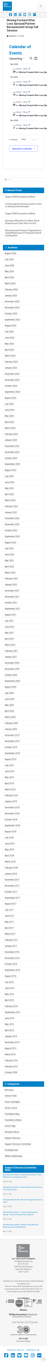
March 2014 (10, 1054)
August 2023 (10, 470)
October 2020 (11, 675)
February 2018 (11, 867)
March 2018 (10, 861)
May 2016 (9, 994)
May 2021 (9, 632)
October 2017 (11, 891)
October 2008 (11, 1072)
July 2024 (9, 404)
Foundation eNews (13, 1120)
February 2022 (11, 578)
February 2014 (11, 1060)
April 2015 (9, 1030)
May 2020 (9, 705)
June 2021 (9, 627)
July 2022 (9, 548)
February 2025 (11, 361)
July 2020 (9, 693)
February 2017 (11, 940)
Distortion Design (23, 1341)
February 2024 (11, 434)
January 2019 (11, 801)
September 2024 (12, 392)
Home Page (10, 1126)
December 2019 (12, 735)
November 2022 (12, 524)
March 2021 (10, 645)
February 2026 (11, 289)
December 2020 (12, 663)
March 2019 (10, 789)
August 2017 (10, 903)
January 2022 (11, 584)
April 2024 (9, 422)
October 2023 (11, 458)
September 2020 (12, 681)
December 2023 (12, 446)
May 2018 (9, 849)
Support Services (12, 1138)
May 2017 (9, 922)
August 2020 (10, 687)
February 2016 (11, 1006)
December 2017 (12, 879)
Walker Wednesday (13, 1156)
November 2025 (12, 307)
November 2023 (12, 452)
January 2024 (11, 440)
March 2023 (10, 500)
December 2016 (12, 952)
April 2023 (9, 494)
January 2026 (11, 295)
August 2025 (10, 325)
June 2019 (9, 771)
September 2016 (12, 970)
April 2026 (9, 277)
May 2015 (9, 1024)
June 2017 (9, 916)
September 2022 (12, 536)
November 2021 (12, 596)
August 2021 (10, 614)
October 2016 (11, 964)
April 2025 (9, 349)
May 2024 (9, 416)
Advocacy (9, 1090)
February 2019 (11, 795)
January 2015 (11, 1036)
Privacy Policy (15, 1350)
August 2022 (10, 542)
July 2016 (9, 982)
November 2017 (12, 885)
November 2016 (12, 958)
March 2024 (10, 428)
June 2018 (9, 843)
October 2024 (11, 386)
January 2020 (11, 729)
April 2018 (9, 855)
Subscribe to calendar (22, 148)
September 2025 (12, 319)
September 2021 (12, 608)
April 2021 (9, 638)
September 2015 (12, 1012)
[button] (40, 6)
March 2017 (10, 934)
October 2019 (11, 747)
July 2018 (9, 837)
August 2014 (10, 1048)
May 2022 (9, 560)
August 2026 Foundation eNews (20, 196)
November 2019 (12, 741)
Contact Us (33, 1350)
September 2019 (12, 753)
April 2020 (9, 711)
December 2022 (12, 518)
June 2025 (9, 337)
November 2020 (12, 669)
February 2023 (11, 506)
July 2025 (9, 331)
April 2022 (9, 566)
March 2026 (10, 283)
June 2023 (9, 482)
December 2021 (12, 590)
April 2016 (9, 1000)
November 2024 (12, 380)
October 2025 (11, 313)
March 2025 (10, 355)
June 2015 (9, 1018)
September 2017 (12, 898)
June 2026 (9, 265)
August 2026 (10, 253)
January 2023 (11, 512)
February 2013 (11, 1066)
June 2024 (9, 410)
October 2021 (11, 602)
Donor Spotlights (12, 1102)
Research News (12, 1132)
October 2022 (11, 530)
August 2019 (10, 759)
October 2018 (11, 819)
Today (23, 139)
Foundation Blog (12, 1114)
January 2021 (11, 657)
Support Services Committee (18, 1144)
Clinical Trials (11, 1096)
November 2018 (12, 813)
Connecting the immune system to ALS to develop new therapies (23, 205)
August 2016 (10, 976)
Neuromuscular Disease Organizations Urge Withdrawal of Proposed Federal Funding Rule (23, 233)
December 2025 (12, 301)
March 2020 (10, 717)
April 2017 (9, 928)
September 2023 (12, 464)
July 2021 (9, 620)
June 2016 (9, 988)
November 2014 (12, 1042)
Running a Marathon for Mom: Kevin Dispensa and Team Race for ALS (22, 221)
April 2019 (9, 783)
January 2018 (11, 873)
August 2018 (10, 831)
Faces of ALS (11, 1108)
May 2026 (9, 271)
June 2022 (9, 554)
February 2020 (11, 723)
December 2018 (12, 807)
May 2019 (9, 777)
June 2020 (9, 699)
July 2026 (9, 259)
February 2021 (11, 651)
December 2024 (12, 374)
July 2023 (9, 476)
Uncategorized (11, 1150)
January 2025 (11, 368)
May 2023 (9, 488)
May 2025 (9, 343)
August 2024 (10, 398)
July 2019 (9, 765)
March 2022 (10, 572)
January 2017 (11, 946)
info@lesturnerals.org (23, 1261)
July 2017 (9, 909)
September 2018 (12, 825)
